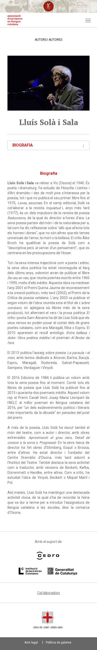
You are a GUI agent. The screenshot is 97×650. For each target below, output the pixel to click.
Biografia (22, 145)
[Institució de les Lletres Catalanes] (48, 571)
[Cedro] (48, 556)
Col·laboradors (48, 593)
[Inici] (15, 20)
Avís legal (31, 642)
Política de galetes (58, 642)
